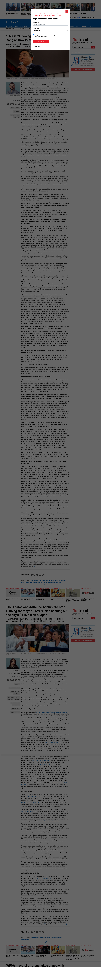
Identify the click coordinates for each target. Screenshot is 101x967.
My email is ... (36, 22)
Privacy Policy (36, 46)
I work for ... (36, 28)
